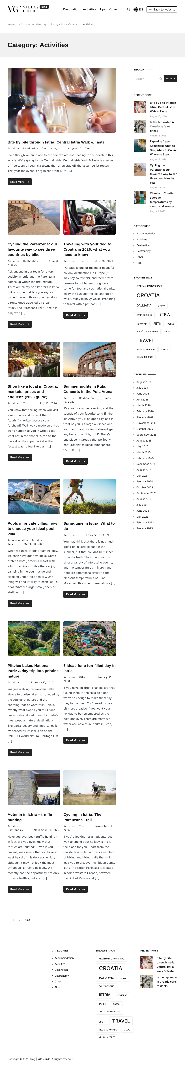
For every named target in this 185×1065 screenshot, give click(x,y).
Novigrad (142, 324)
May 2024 (142, 475)
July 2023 (142, 504)
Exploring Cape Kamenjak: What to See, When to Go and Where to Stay (163, 148)
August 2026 (144, 381)
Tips (103, 9)
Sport (167, 331)
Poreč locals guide (147, 331)
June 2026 (142, 393)
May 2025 (142, 446)
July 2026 (142, 387)
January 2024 (144, 481)
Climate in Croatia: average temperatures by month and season (162, 200)
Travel (145, 340)
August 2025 (144, 440)
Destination (71, 9)
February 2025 (145, 458)
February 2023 (145, 522)
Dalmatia (144, 305)
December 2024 (146, 463)
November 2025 (146, 422)
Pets (157, 323)
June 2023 (142, 510)
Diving (161, 306)
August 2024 (144, 469)
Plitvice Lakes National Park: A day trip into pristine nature (33, 670)
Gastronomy (49, 148)
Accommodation (18, 540)
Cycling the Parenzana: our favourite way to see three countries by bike (32, 249)
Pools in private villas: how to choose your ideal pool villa (32, 528)
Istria (164, 314)
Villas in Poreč (145, 357)
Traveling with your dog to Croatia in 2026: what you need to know (87, 249)
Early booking (144, 315)
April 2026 (142, 399)
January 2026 (144, 417)
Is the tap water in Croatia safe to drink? (162, 126)
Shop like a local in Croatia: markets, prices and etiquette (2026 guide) (33, 391)
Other (113, 9)
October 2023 (144, 487)
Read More (17, 181)
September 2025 (146, 434)
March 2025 (143, 452)
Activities (89, 9)
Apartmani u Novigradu (149, 286)
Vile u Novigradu (146, 349)
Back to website (164, 9)
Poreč (170, 324)
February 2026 (145, 411)
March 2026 (143, 405)
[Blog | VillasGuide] (23, 9)
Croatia (148, 295)
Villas (164, 349)
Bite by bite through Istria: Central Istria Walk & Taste (56, 142)
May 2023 (142, 516)
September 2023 (146, 493)
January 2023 (144, 528)
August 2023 (144, 498)
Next (27, 919)
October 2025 (144, 428)
